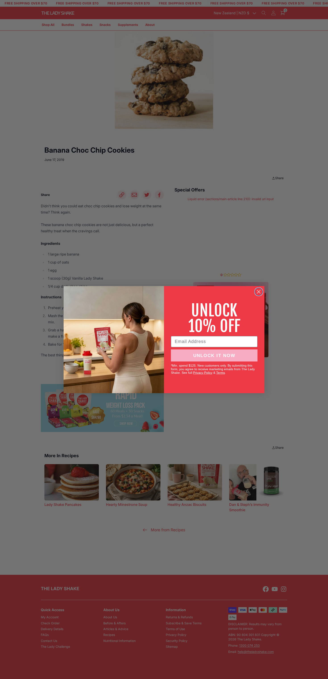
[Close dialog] (259, 292)
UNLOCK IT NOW (214, 355)
